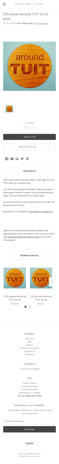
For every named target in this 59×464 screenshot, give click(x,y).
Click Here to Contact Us (41, 211)
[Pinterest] (27, 159)
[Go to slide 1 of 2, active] (25, 307)
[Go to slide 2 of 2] (30, 307)
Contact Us (29, 351)
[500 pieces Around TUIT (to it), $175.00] (15, 278)
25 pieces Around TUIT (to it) (41, 298)
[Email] (11, 159)
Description (29, 171)
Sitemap (29, 354)
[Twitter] (22, 159)
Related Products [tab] (29, 255)
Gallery (29, 345)
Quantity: (29, 123)
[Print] (17, 159)
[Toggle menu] (4, 4)
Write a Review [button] (41, 23)
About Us (29, 338)
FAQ (29, 342)
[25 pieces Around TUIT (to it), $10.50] (41, 278)
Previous (4, 281)
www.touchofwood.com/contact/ (24, 237)
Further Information (29, 348)
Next (52, 281)
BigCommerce (34, 454)
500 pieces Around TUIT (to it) (14, 298)
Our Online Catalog (29, 369)
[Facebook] (6, 159)
